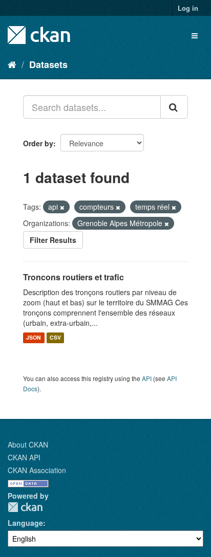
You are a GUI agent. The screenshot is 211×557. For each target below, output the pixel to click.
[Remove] (62, 207)
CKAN (25, 507)
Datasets (48, 64)
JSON (33, 338)
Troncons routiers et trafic (73, 277)
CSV (55, 338)
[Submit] (174, 107)
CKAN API (24, 457)
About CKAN (28, 444)
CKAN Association (37, 470)
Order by (38, 143)
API (147, 378)
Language (25, 523)
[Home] (12, 64)
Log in (188, 8)
